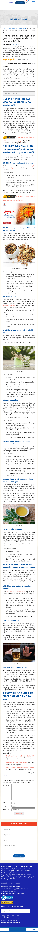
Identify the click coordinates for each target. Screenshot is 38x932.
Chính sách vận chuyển (8, 891)
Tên (4, 803)
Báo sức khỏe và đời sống (16, 592)
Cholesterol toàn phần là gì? (16, 763)
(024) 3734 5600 (25, 871)
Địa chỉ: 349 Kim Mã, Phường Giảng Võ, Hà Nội (15, 869)
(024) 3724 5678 (13, 871)
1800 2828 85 (15, 883)
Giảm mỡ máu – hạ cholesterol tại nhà (20, 767)
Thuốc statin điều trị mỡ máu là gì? (20, 756)
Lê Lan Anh (17, 44)
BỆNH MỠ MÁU (21, 28)
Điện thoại (6, 809)
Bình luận (6, 785)
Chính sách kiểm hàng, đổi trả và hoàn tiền (14, 889)
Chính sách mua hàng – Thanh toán (12, 893)
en (29, 0)
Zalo (7, 917)
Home (4, 28)
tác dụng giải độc (9, 305)
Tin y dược (11, 28)
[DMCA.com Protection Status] (7, 902)
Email (5, 806)
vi (26, 0)
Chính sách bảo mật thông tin (10, 886)
